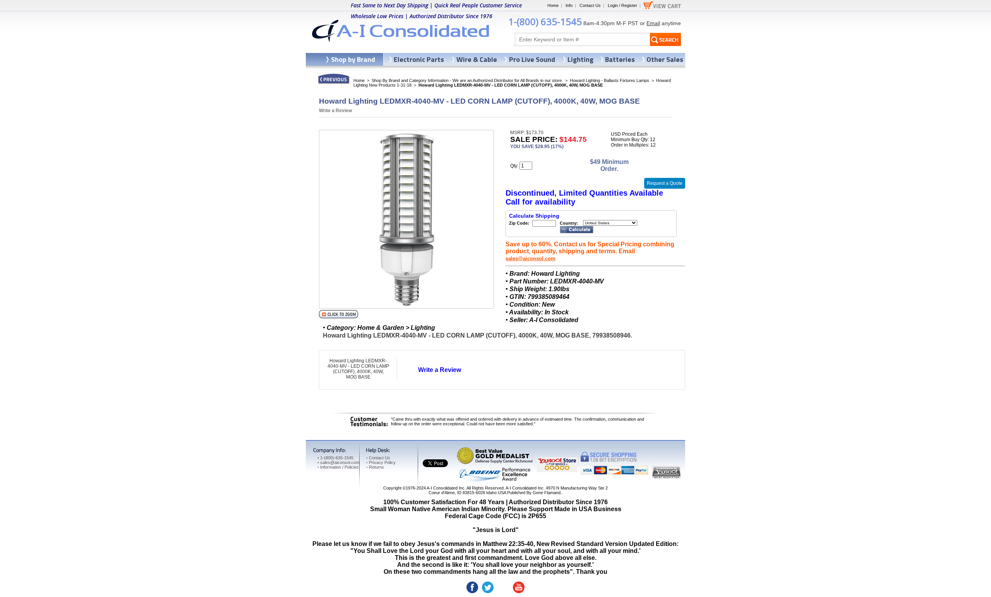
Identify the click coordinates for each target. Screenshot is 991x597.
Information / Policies (338, 467)
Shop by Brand (353, 59)
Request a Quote (664, 183)
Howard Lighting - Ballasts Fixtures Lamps (609, 80)
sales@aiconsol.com (531, 258)
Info (569, 5)
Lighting (580, 59)
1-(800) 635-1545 (545, 21)
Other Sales (664, 59)
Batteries (620, 59)
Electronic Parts (419, 59)
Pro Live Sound (532, 59)
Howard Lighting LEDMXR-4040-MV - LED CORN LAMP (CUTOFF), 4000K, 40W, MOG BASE (358, 369)
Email (653, 23)
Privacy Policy (381, 462)
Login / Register (622, 5)
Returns (375, 467)
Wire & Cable (476, 59)
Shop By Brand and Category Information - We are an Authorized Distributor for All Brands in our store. (467, 80)
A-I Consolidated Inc (446, 488)
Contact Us (590, 5)
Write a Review (335, 110)
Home (553, 5)
